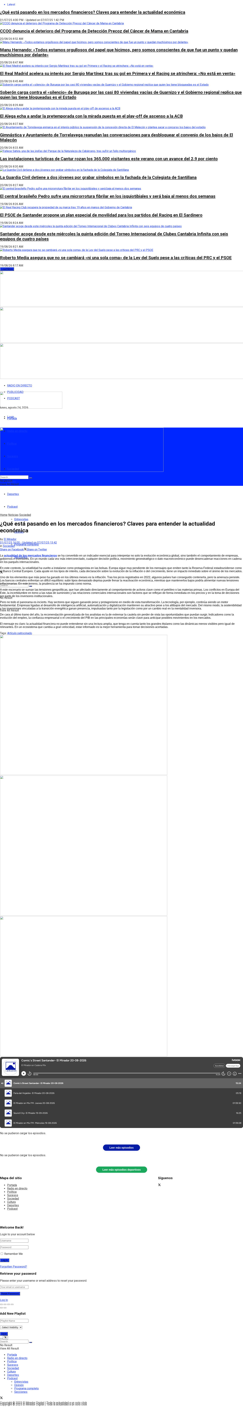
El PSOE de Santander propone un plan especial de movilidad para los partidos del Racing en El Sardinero (101, 215)
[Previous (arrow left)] (1, 1307)
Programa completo (26, 544)
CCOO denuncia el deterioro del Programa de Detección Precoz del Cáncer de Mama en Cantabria (94, 31)
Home (3, 515)
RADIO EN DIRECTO (19, 385)
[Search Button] (30, 586)
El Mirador (10, 539)
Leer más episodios (121, 1147)
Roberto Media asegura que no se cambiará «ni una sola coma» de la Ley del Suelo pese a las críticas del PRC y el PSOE (116, 257)
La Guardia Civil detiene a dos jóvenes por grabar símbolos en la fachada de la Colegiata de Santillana (98, 177)
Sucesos (12, 1195)
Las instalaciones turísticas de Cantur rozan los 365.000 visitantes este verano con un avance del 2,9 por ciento (109, 158)
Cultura (11, 1202)
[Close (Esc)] (1, 1304)
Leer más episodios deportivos (121, 1169)
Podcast (12, 1208)
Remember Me (13, 1254)
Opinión (19, 1385)
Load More (7, 269)
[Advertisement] (86, 504)
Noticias (13, 515)
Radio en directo (17, 1188)
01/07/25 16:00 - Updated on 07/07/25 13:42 (28, 542)
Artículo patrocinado (19, 633)
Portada (12, 418)
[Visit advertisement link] (83, 774)
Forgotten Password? (13, 1266)
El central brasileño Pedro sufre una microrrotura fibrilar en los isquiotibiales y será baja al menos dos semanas (107, 196)
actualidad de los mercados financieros (30, 555)
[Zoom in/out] (12, 1304)
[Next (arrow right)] (5, 1307)
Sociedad (25, 515)
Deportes (13, 494)
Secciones (20, 1392)
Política (12, 1192)
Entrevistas (21, 519)
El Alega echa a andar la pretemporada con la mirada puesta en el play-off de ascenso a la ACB (91, 116)
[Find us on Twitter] (159, 1185)
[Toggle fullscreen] (8, 1304)
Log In (4, 1300)
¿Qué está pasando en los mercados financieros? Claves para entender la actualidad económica (92, 12)
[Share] (5, 1304)
